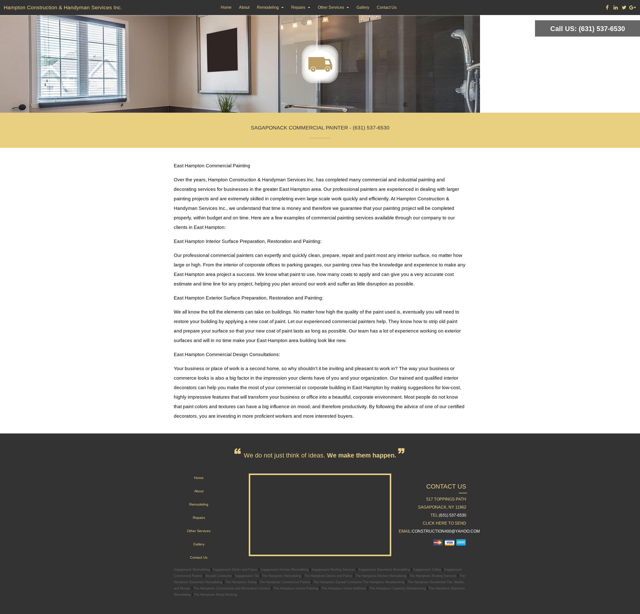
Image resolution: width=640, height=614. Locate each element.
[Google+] (632, 8)
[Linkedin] (615, 8)
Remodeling (268, 7)
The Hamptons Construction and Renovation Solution (232, 588)
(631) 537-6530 (452, 515)
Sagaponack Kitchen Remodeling (285, 569)
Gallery (362, 7)
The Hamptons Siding (241, 582)
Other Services (331, 7)
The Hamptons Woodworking (384, 582)
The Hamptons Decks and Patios (328, 576)
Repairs (298, 7)
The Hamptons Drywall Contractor (338, 582)
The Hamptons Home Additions (344, 588)
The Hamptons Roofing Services (434, 576)
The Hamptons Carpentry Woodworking (398, 588)
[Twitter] (624, 8)
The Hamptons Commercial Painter (285, 582)
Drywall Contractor (219, 576)
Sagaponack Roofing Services (334, 569)
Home (226, 7)
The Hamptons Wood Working (215, 594)
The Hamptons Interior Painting (296, 588)
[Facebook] (607, 8)
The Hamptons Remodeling (282, 576)
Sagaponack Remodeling (192, 569)
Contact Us (386, 7)
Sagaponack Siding (427, 569)
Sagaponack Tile (247, 576)
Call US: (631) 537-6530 (587, 29)
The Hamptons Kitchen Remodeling (381, 576)
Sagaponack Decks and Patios (235, 569)
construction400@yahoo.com (446, 531)
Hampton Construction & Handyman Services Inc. (63, 7)
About (244, 7)
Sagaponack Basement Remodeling (384, 569)
